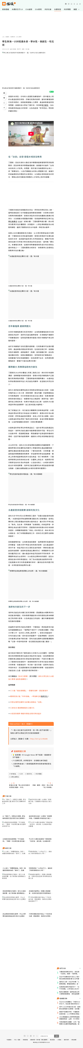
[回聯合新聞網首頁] (4, 3)
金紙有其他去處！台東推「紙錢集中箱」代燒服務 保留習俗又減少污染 (40, 817)
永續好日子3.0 (17, 9)
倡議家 (7, 36)
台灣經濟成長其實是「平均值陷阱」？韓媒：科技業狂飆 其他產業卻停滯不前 (14, 840)
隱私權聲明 (44, 1039)
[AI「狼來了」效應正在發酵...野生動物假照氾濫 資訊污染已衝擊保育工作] (14, 806)
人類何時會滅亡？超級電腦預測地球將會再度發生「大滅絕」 (31, 765)
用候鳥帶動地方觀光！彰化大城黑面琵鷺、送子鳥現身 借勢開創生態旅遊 (14, 892)
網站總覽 (73, 1039)
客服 (19, 1039)
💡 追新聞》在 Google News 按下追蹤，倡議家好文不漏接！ (31, 756)
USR (21, 774)
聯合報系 (52, 1039)
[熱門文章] (80, 968)
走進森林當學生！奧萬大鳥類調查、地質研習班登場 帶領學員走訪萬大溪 (40, 892)
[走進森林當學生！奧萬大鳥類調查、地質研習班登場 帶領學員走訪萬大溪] (40, 881)
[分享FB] (4, 93)
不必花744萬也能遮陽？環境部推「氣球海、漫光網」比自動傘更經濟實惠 (40, 840)
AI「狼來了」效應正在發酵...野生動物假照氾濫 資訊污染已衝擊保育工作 (14, 817)
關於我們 (66, 1039)
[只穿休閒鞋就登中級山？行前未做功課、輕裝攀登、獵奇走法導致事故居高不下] (40, 904)
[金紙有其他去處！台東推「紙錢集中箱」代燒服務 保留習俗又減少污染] (40, 806)
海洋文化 (29, 774)
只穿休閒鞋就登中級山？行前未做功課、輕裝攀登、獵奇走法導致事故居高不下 (40, 915)
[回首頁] (9, 3)
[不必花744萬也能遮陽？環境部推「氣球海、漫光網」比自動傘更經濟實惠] (40, 829)
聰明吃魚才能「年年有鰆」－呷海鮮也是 (25, 696)
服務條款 (32, 1039)
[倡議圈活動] (80, 998)
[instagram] (68, 4)
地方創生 (13, 774)
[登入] (77, 4)
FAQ (15, 1039)
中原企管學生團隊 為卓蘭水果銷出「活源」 (26, 702)
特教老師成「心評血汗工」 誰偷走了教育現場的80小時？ (40, 869)
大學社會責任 (15, 777)
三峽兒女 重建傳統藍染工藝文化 (22, 708)
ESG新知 (38, 9)
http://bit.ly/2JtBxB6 (39, 739)
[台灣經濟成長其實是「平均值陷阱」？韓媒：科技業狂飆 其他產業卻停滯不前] (14, 829)
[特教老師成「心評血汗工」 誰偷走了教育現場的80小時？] (40, 858)
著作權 (38, 1039)
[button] (80, 4)
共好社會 (48, 9)
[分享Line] (4, 98)
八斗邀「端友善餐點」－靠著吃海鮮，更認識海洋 (29, 690)
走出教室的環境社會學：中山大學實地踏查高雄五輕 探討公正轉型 (14, 915)
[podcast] (71, 4)
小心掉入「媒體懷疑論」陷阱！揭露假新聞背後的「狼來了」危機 (14, 869)
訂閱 (56, 1036)
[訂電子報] (74, 4)
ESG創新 (29, 9)
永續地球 (57, 9)
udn (3, 36)
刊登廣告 (9, 1039)
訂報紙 (59, 1039)
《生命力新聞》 (23, 676)
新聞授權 (25, 1039)
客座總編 (5, 9)
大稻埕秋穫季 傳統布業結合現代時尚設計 (25, 713)
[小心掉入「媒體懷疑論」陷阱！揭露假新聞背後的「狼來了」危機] (14, 858)
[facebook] (66, 4)
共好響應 (67, 9)
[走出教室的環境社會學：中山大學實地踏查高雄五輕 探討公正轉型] (14, 904)
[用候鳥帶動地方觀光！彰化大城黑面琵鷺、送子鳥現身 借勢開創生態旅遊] (14, 881)
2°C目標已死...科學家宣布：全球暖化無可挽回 (29, 760)
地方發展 (39, 774)
